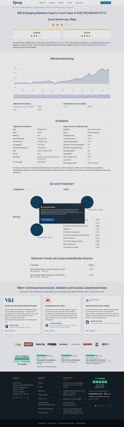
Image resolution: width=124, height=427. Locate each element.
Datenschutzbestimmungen (75, 205)
